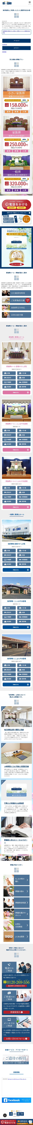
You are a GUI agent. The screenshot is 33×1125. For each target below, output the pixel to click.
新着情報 (4, 51)
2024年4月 (4, 44)
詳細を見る (16, 392)
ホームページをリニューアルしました (17, 1079)
